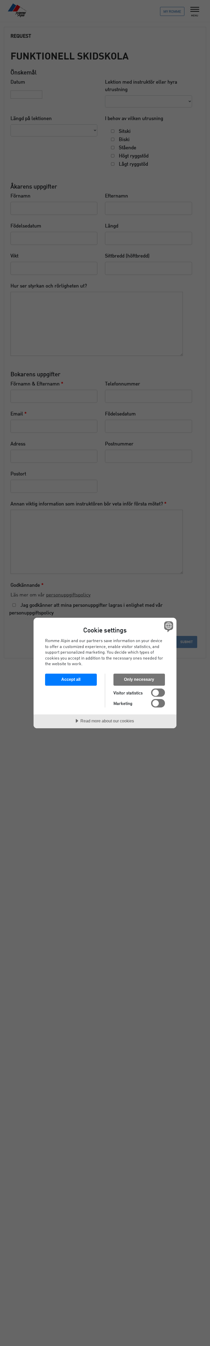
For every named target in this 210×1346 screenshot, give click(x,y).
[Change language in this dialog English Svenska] (168, 626)
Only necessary (139, 679)
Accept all (70, 679)
